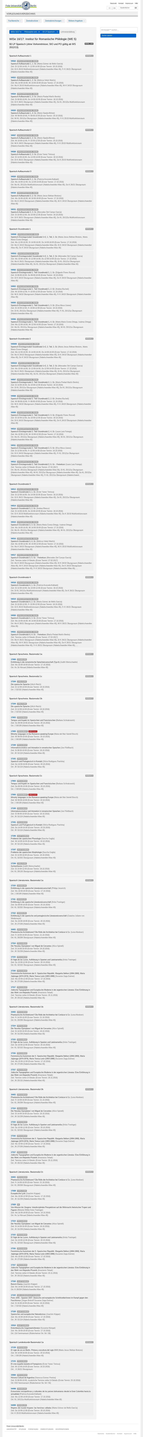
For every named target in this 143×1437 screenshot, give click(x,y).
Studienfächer (125, 8)
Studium (22, 1429)
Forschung (33, 1429)
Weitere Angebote (75, 21)
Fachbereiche (14, 21)
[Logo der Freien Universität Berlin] (21, 6)
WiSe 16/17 (16, 32)
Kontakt (121, 3)
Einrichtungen (46, 1429)
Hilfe (136, 3)
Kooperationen (62, 1429)
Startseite (113, 3)
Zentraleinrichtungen (53, 21)
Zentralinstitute (32, 21)
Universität (12, 1429)
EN (114, 8)
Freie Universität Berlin (15, 1426)
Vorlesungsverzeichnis (21, 14)
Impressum (129, 3)
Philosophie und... (31, 32)
